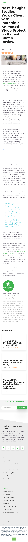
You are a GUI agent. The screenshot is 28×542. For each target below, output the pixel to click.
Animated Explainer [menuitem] (8, 500)
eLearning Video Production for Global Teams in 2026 (13, 343)
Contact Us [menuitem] (6, 522)
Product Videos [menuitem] (7, 509)
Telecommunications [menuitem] (9, 467)
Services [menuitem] (5, 488)
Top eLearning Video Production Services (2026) (12, 362)
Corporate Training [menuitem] (8, 491)
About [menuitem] (5, 519)
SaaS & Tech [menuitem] (6, 476)
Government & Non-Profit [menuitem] (10, 464)
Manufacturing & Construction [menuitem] (12, 473)
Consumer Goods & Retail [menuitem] (10, 470)
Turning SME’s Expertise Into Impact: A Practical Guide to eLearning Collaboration (13, 384)
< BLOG (3, 3)
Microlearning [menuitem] (7, 494)
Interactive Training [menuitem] (8, 497)
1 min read (4, 5)
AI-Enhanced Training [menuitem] (9, 506)
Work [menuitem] (4, 455)
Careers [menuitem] (5, 525)
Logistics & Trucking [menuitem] (9, 461)
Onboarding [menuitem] (6, 503)
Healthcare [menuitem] (6, 458)
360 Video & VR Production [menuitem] (11, 512)
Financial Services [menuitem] (8, 479)
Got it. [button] (14, 539)
